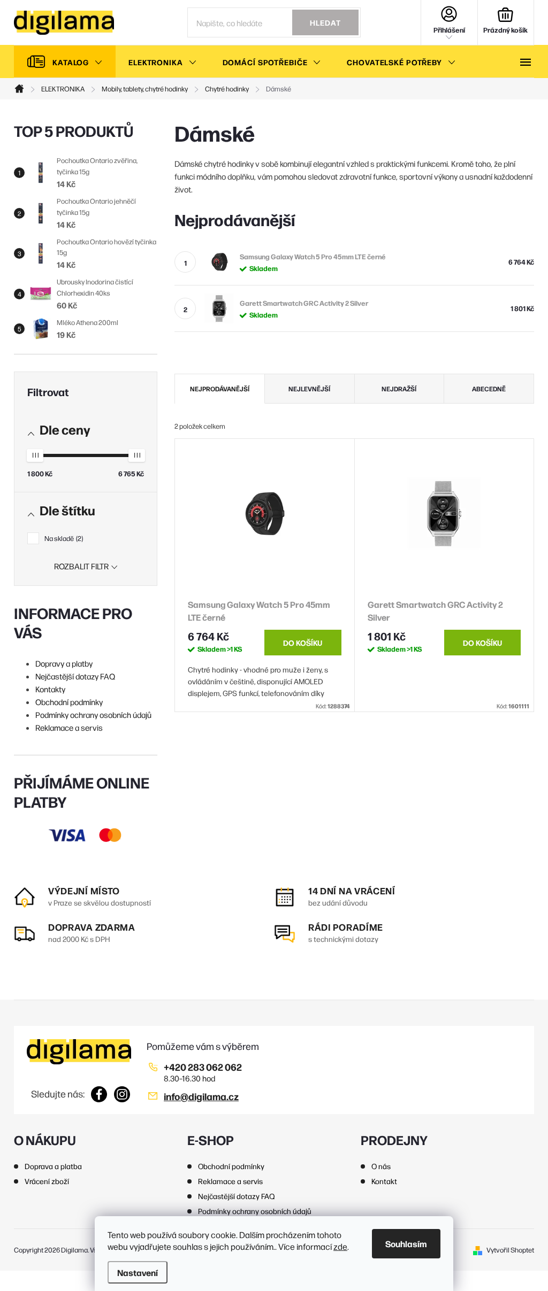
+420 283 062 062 (203, 1066)
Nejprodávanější (219, 388)
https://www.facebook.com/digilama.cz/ (99, 1094)
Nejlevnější (309, 388)
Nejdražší (399, 388)
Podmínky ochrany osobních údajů (93, 714)
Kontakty (50, 689)
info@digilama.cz (201, 1096)
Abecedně (489, 388)
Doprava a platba (53, 1166)
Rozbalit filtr (81, 566)
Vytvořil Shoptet (510, 1249)
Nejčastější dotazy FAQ (75, 676)
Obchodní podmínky (69, 702)
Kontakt (384, 1181)
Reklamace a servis (69, 727)
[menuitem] (65, 62)
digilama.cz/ (122, 1094)
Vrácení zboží (47, 1181)
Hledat (325, 22)
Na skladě (62, 538)
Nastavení (137, 1272)
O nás (381, 1166)
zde (340, 1246)
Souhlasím (406, 1243)
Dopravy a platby (64, 663)
